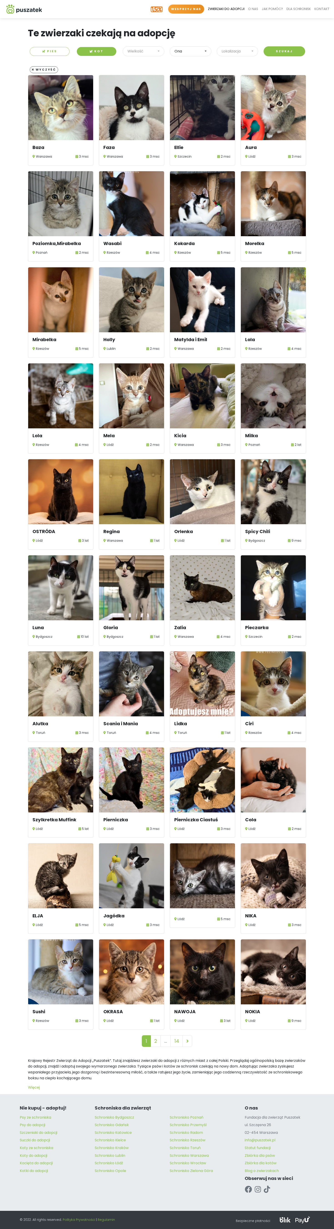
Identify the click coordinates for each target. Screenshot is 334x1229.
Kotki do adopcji (34, 1170)
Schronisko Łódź (109, 1163)
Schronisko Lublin (110, 1155)
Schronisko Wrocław (188, 1163)
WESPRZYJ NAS (186, 9)
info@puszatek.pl (260, 1140)
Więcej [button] (34, 1087)
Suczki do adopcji (35, 1140)
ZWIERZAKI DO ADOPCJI (226, 9)
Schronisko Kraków (112, 1147)
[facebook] (248, 1189)
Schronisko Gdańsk (112, 1124)
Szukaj (284, 51)
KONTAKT (321, 9)
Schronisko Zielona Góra (191, 1170)
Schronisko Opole (110, 1170)
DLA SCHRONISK (299, 9)
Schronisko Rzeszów (187, 1140)
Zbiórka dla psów (260, 1155)
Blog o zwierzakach (262, 1170)
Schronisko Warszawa (189, 1155)
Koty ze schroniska (36, 1147)
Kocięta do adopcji (36, 1163)
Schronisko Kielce (110, 1140)
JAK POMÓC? (272, 9)
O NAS (253, 9)
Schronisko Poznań (186, 1117)
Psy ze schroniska (35, 1117)
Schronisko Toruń (185, 1147)
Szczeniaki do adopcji (38, 1132)
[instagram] (258, 1189)
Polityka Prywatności (79, 1219)
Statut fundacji (258, 1147)
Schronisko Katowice (113, 1132)
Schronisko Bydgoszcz (114, 1117)
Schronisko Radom (186, 1132)
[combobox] (143, 51)
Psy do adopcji (32, 1124)
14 (176, 1041)
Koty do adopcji (33, 1155)
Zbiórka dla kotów (261, 1163)
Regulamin (106, 1219)
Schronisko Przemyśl (188, 1124)
